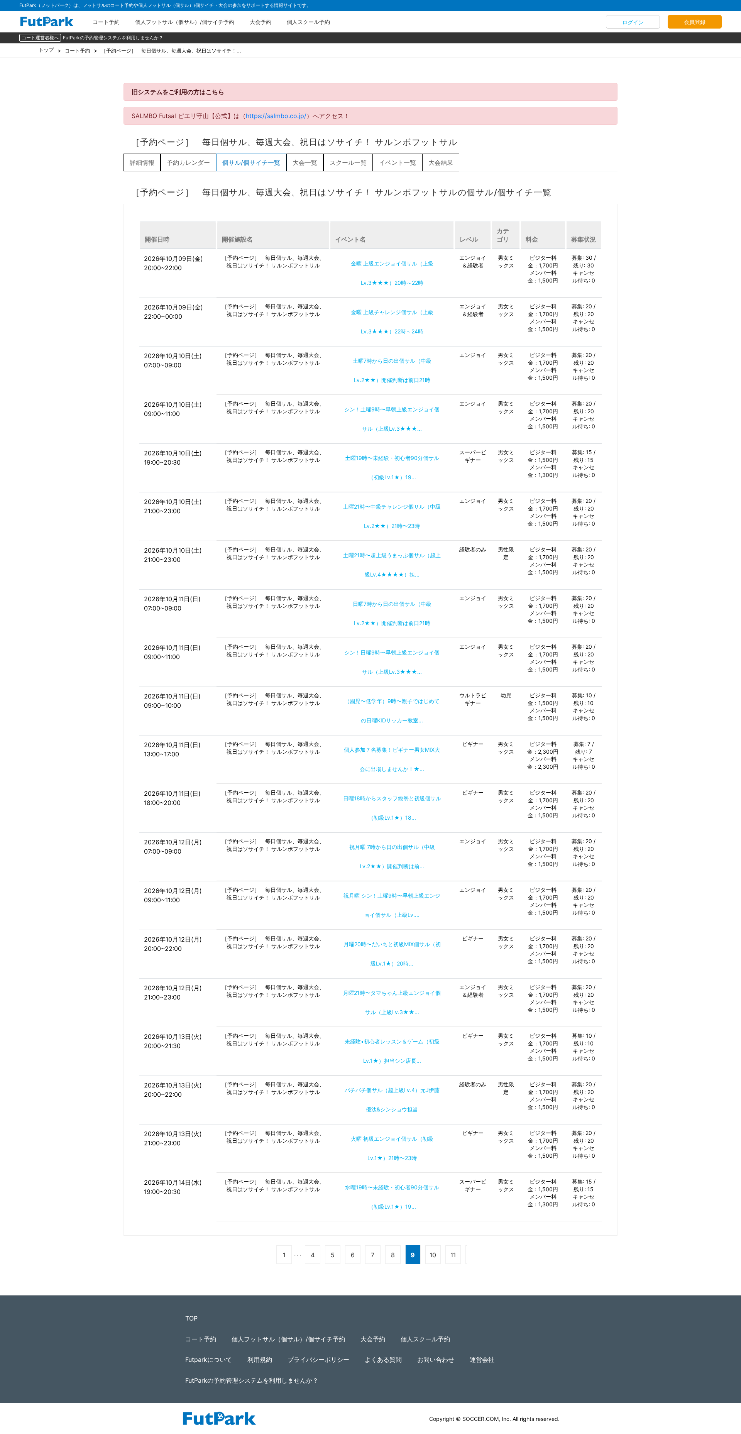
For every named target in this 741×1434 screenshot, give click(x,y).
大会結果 (440, 162)
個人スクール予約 (308, 22)
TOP (191, 1318)
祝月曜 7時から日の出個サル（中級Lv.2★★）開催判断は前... (392, 856)
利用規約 (259, 1359)
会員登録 (694, 22)
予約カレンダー (188, 162)
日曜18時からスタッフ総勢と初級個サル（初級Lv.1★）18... (392, 808)
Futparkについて (208, 1359)
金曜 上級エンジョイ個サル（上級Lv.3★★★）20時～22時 (392, 273)
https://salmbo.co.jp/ (276, 116)
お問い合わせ (435, 1359)
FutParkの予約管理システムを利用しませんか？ (113, 38)
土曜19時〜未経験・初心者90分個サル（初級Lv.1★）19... (392, 467)
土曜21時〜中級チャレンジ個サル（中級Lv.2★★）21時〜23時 (392, 516)
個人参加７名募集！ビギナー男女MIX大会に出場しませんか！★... (392, 759)
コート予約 (106, 22)
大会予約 (260, 22)
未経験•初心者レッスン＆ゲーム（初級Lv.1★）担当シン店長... (392, 1051)
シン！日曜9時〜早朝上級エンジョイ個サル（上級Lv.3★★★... (392, 662)
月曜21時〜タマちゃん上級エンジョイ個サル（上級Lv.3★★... (392, 1002)
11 (453, 1255)
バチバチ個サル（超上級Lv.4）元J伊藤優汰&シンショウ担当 (392, 1100)
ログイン (633, 22)
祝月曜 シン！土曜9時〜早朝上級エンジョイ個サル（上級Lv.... (391, 905)
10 (433, 1255)
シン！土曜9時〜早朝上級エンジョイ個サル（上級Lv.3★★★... (392, 419)
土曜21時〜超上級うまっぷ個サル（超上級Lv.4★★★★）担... (392, 565)
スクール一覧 (348, 162)
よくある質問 (383, 1359)
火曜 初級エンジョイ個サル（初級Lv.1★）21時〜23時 (392, 1148)
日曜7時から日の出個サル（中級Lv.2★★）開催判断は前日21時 (392, 613)
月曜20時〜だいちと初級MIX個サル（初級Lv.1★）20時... (392, 954)
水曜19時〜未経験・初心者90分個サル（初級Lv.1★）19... (392, 1197)
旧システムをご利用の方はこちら (178, 92)
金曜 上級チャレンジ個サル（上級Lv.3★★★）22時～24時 (392, 322)
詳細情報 (142, 162)
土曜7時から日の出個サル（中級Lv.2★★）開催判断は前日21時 (392, 370)
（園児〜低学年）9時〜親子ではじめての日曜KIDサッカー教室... (392, 711)
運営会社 (482, 1359)
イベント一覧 (397, 162)
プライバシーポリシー (318, 1359)
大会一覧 (305, 162)
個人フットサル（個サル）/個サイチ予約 (184, 22)
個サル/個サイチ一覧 (251, 162)
